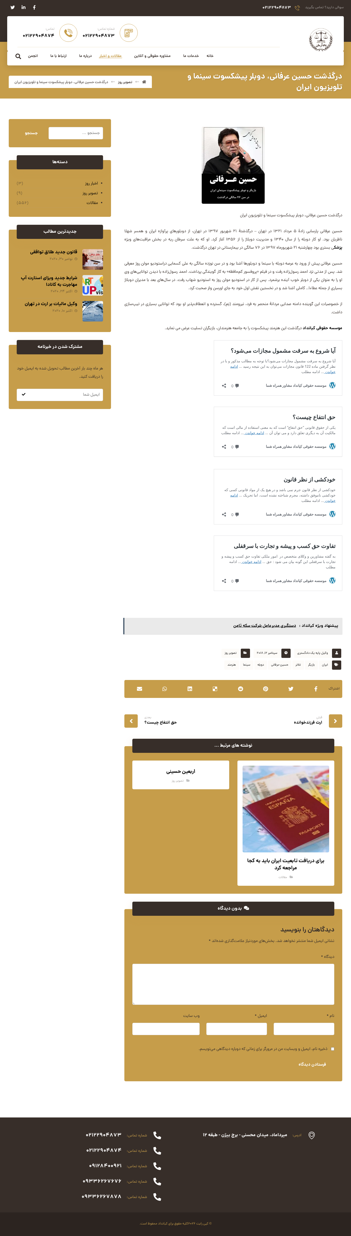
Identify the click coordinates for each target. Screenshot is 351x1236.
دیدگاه (327, 957)
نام (330, 1016)
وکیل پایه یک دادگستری (312, 653)
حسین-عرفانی (279, 665)
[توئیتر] (12, 7)
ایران (325, 665)
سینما (246, 665)
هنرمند (231, 665)
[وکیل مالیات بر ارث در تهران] (92, 311)
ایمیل (261, 1016)
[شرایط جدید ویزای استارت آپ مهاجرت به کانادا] (92, 285)
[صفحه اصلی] (144, 82)
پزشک (338, 248)
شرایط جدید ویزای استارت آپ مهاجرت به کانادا (49, 281)
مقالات (283, 877)
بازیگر (311, 665)
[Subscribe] (23, 395)
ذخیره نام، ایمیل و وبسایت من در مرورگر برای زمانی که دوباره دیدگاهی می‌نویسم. (263, 1049)
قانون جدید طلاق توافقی (53, 252)
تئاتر (298, 665)
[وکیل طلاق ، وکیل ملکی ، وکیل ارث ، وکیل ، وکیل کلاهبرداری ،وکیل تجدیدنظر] (321, 39)
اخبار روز (91, 184)
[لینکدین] (23, 7)
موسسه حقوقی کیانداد (322, 328)
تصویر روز (231, 653)
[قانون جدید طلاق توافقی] (92, 259)
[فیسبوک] (34, 7)
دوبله (260, 665)
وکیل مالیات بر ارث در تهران (51, 304)
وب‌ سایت (191, 1016)
